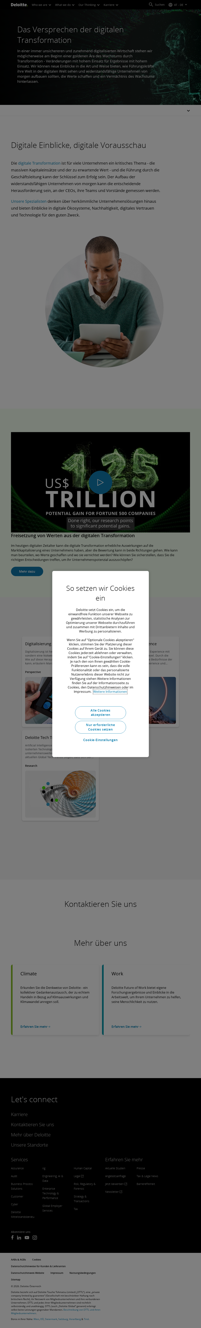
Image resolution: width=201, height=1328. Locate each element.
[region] (100, 664)
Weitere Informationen (110, 691)
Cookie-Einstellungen (100, 740)
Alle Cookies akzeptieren (100, 712)
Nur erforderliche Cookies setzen (100, 727)
